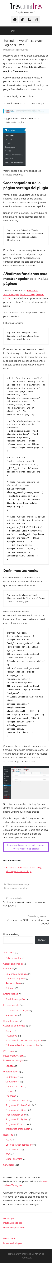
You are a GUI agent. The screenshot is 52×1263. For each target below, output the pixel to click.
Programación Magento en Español (24, 1040)
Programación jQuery (17, 1110)
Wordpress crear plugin (18, 884)
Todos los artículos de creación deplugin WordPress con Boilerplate (26, 847)
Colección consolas (13, 964)
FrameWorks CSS (14, 1086)
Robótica (10, 1066)
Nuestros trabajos (12, 1243)
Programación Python (17, 1119)
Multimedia (11, 1015)
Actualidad (8, 952)
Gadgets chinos (11, 1021)
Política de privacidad (14, 1227)
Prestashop (11, 1035)
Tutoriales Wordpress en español (22, 1045)
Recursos (8, 1134)
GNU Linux (8, 1051)
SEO (8, 1154)
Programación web (15, 1124)
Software (10, 988)
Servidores (8, 1165)
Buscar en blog (11, 934)
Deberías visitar (13, 958)
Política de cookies (12, 1223)
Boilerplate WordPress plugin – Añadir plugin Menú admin (23, 294)
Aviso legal (8, 1218)
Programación (10, 1071)
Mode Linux (9, 1238)
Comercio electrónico (17, 974)
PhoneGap (11, 1096)
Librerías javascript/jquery (19, 1145)
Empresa (8, 968)
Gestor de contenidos (14, 1025)
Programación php (15, 1114)
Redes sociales (13, 983)
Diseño (9, 1140)
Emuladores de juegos (17, 1010)
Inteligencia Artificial (13, 1055)
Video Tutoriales (14, 1159)
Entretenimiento (11, 1005)
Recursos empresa (15, 978)
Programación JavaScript (19, 1105)
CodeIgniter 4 (12, 1081)
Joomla (9, 1031)
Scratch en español (15, 999)
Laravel (9, 1091)
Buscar (41, 940)
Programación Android (17, 1100)
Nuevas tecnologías (13, 1060)
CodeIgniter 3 (12, 1077)
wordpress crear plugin (18, 888)
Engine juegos (10, 994)
